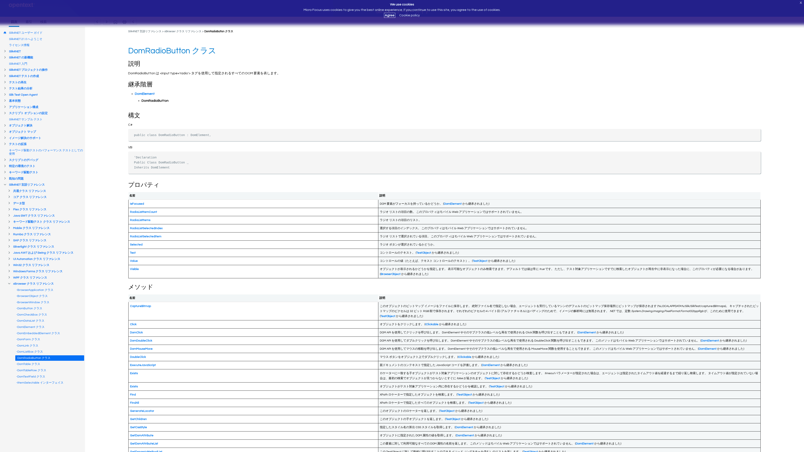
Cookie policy (409, 15)
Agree (389, 15)
